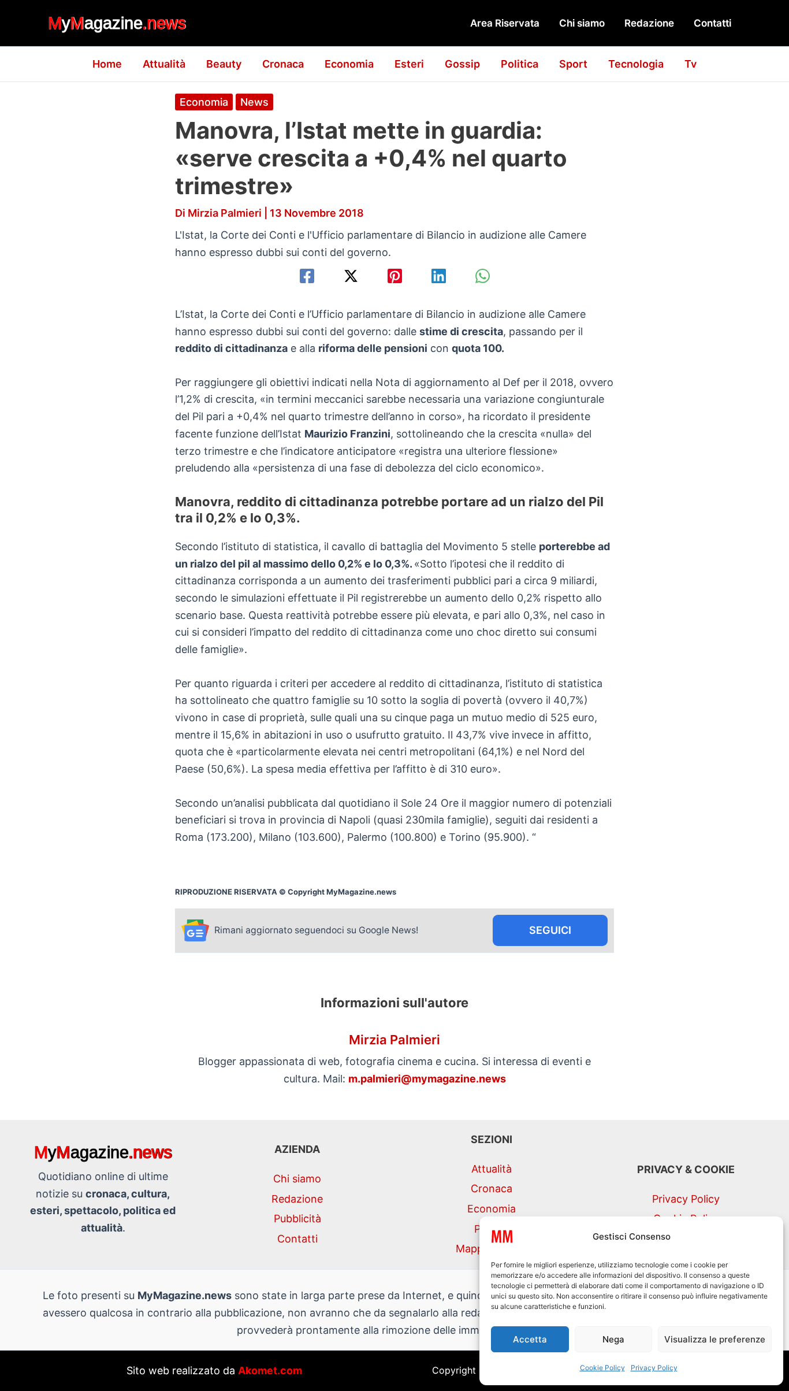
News (254, 102)
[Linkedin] (439, 276)
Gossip (462, 64)
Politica (519, 64)
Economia (349, 64)
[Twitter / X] (351, 276)
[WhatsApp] (483, 276)
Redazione (649, 23)
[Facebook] (307, 276)
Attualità (164, 64)
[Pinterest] (395, 276)
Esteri (409, 64)
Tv (690, 64)
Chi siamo (582, 23)
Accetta (530, 1339)
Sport (573, 64)
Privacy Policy (654, 1367)
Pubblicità (297, 1218)
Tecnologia (636, 64)
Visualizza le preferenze (714, 1339)
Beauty (223, 64)
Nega (613, 1339)
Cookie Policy (602, 1367)
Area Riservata (504, 23)
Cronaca (283, 64)
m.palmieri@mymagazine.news (427, 1079)
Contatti (712, 23)
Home (107, 64)
